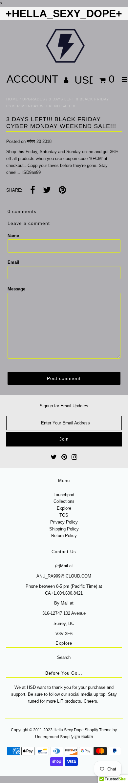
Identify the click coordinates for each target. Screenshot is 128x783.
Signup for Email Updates (64, 405)
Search (64, 657)
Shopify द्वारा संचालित (76, 737)
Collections (64, 501)
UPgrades (33, 99)
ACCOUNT (34, 79)
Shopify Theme (98, 730)
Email (13, 262)
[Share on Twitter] (47, 190)
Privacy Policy (64, 522)
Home (12, 99)
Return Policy (64, 535)
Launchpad (63, 494)
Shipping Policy (64, 528)
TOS (63, 515)
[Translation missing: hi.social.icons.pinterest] (62, 190)
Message (16, 288)
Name (13, 235)
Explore (64, 508)
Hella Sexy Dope (68, 730)
